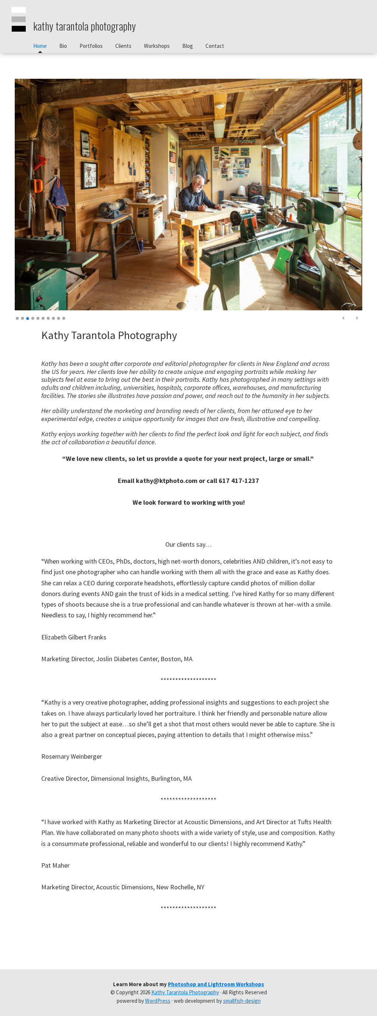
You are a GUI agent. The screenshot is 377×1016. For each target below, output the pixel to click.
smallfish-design (242, 1000)
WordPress (157, 1000)
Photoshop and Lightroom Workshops (216, 984)
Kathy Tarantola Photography (84, 25)
